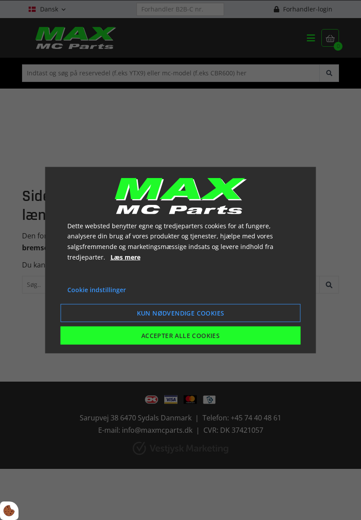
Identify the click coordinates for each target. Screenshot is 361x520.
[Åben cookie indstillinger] (9, 510)
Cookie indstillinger (96, 289)
